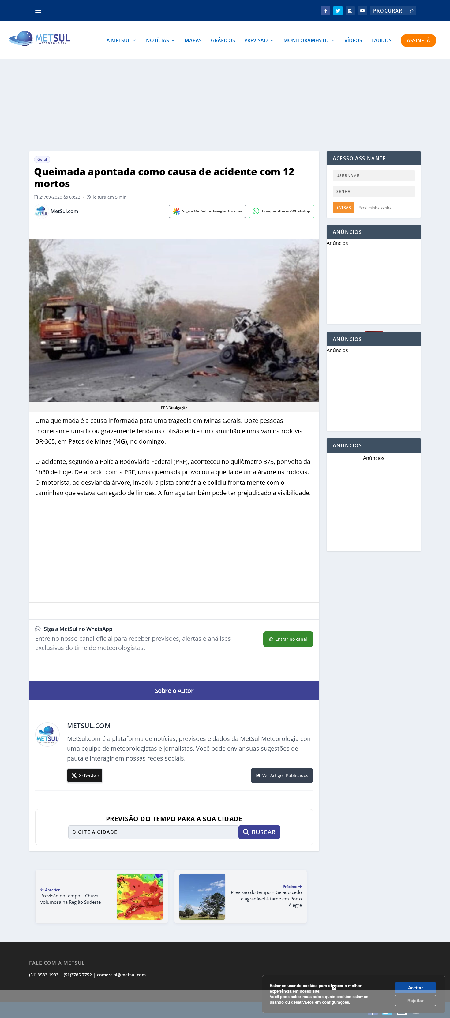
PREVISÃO (256, 41)
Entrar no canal (291, 639)
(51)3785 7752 (78, 975)
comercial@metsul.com (121, 975)
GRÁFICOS (223, 41)
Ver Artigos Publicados (285, 775)
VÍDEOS (353, 41)
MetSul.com (64, 211)
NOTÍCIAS (157, 41)
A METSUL (118, 41)
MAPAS (193, 41)
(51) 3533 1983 (43, 975)
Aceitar (415, 987)
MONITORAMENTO (306, 41)
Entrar (343, 207)
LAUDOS (381, 41)
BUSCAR (264, 832)
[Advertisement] (225, 1004)
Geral (42, 159)
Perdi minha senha (375, 207)
